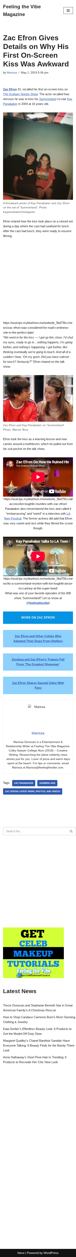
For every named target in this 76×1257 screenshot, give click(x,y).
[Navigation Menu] (68, 10)
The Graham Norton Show (20, 94)
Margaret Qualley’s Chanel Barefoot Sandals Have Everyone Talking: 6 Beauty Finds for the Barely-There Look (38, 1045)
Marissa (12, 72)
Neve (21, 1253)
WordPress (51, 1253)
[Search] (71, 831)
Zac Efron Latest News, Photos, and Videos (32, 791)
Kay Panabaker (23, 783)
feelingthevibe (39, 603)
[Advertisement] (38, 282)
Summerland (47, 99)
